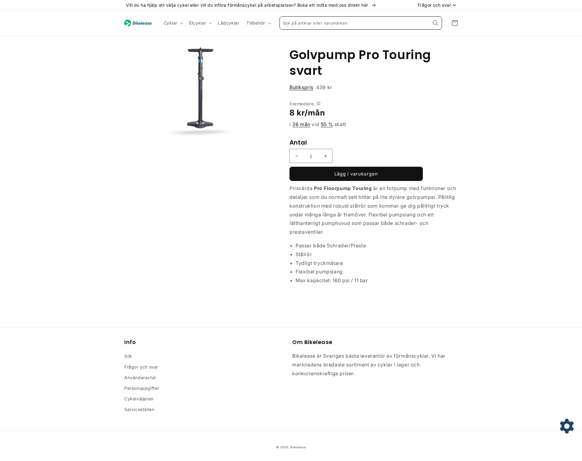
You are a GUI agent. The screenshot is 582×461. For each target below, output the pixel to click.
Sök (128, 356)
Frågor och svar (141, 366)
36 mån (301, 124)
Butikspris (301, 87)
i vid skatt (317, 124)
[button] (173, 23)
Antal (298, 142)
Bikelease (298, 447)
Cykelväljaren (138, 398)
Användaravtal (140, 377)
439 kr (310, 87)
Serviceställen (139, 409)
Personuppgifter (141, 388)
